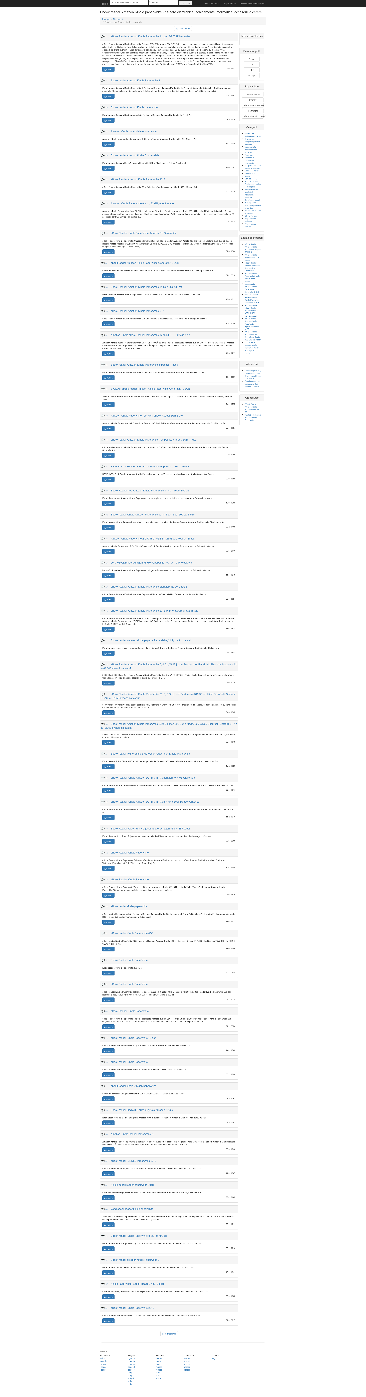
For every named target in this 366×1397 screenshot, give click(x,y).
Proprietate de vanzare (250, 225)
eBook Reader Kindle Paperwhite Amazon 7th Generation (252, 266)
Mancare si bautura (252, 189)
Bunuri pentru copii (252, 200)
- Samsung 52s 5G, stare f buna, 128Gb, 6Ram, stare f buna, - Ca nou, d (253, 374)
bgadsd (131, 1366)
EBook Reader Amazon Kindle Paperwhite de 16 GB (252, 408)
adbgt (130, 1372)
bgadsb (131, 1361)
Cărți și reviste (251, 215)
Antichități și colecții (253, 181)
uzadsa (187, 1358)
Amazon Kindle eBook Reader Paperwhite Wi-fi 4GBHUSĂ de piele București (251, 310)
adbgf (130, 1381)
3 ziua (251, 59)
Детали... (108, 69)
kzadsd (103, 1366)
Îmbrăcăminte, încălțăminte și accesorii (251, 149)
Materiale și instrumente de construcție (251, 160)
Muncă (247, 176)
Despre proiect (229, 3)
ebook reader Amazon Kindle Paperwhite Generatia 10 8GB (252, 288)
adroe (105, 3)
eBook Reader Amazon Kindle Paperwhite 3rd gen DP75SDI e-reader (252, 248)
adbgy (131, 1375)
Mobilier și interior (252, 170)
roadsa (159, 1358)
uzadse (187, 1369)
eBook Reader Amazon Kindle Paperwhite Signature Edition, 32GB (252, 323)
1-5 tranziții (253, 110)
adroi (158, 1375)
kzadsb (103, 1361)
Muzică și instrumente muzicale (249, 195)
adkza (103, 1358)
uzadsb (187, 1361)
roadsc (159, 1364)
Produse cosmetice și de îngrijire (253, 185)
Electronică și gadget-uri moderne (252, 135)
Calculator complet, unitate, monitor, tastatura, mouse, (253, 384)
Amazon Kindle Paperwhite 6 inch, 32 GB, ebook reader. (252, 277)
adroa (158, 1372)
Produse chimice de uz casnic (253, 212)
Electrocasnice (251, 173)
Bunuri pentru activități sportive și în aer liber (253, 205)
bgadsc (131, 1364)
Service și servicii (252, 178)
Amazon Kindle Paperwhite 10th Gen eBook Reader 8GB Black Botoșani (253, 335)
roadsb (159, 1361)
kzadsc (103, 1364)
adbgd (131, 1378)
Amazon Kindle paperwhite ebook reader (252, 257)
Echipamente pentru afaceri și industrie (253, 166)
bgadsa (131, 1358)
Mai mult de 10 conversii (253, 116)
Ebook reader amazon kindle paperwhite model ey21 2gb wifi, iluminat (252, 347)
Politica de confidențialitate (252, 3)
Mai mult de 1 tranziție (253, 105)
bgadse (131, 1369)
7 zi (251, 64)
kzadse (103, 1369)
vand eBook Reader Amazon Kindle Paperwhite (253, 417)
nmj (213, 1358)
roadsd (159, 1366)
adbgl (130, 1384)
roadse (159, 1369)
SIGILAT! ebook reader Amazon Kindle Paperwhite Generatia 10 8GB (252, 298)
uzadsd (187, 1366)
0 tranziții (253, 99)
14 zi (252, 69)
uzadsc (187, 1364)
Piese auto (249, 154)
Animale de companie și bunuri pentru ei (252, 142)
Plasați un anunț (211, 3)
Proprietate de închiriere (250, 220)
